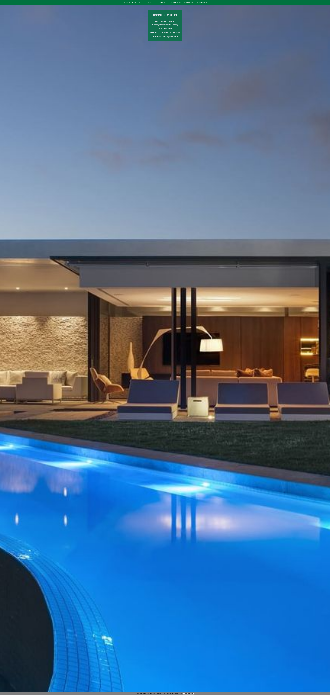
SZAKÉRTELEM (176, 2)
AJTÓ (149, 2)
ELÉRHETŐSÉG (202, 2)
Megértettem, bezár (188, 693)
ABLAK (162, 2)
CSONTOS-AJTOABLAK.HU (132, 2)
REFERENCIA (189, 2)
